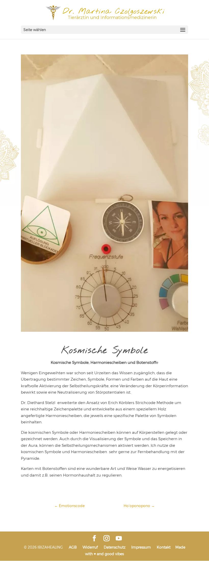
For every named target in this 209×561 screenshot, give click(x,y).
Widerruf (90, 547)
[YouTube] (119, 538)
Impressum (141, 547)
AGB (73, 547)
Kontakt (164, 547)
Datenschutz (114, 547)
